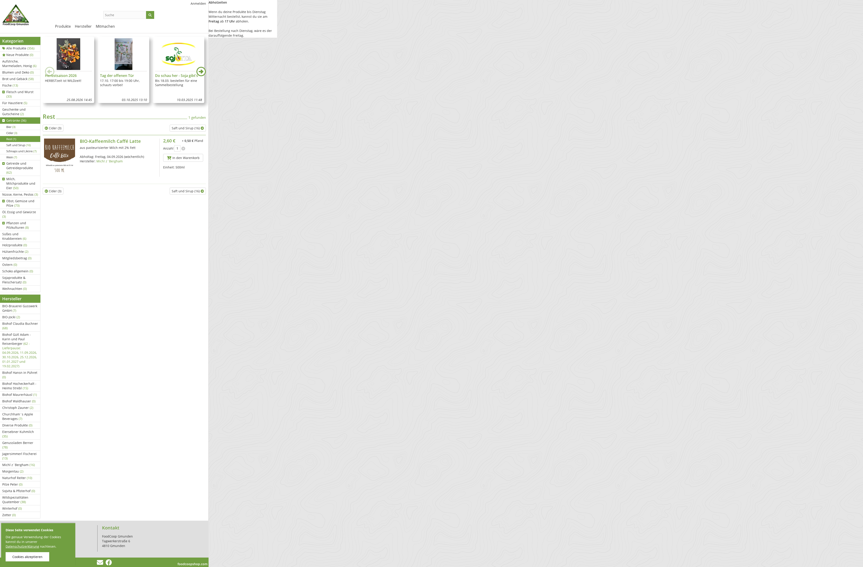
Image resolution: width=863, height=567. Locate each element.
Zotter (9, 515)
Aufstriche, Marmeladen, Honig (19, 63)
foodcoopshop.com (192, 564)
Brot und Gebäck (18, 79)
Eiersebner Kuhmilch (18, 434)
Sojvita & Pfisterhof (18, 491)
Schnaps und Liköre (21, 151)
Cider (11, 133)
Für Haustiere (14, 103)
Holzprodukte (14, 245)
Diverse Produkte (17, 425)
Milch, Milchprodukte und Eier (20, 183)
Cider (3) (54, 128)
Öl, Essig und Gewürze (19, 214)
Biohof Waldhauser (19, 401)
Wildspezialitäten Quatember (15, 499)
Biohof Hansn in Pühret (19, 374)
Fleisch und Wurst (19, 94)
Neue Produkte (19, 55)
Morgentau (12, 471)
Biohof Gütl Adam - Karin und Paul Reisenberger (19, 350)
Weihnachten (14, 289)
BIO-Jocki (11, 317)
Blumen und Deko (18, 72)
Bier (11, 127)
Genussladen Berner (17, 445)
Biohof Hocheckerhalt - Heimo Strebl (19, 385)
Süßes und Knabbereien (14, 236)
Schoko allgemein (17, 271)
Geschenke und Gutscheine (14, 111)
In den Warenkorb (185, 158)
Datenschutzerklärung (22, 546)
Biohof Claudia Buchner (20, 325)
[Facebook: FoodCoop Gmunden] (109, 563)
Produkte (63, 26)
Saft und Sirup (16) (186, 128)
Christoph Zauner (17, 408)
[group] (68, 70)
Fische (10, 85)
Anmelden (198, 3)
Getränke (16, 120)
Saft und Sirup (18, 145)
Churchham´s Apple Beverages (17, 416)
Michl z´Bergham (18, 465)
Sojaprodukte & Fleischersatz (14, 280)
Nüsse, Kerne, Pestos (20, 194)
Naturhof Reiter (17, 478)
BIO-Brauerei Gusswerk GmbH (19, 308)
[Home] (24, 15)
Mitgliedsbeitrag (16, 258)
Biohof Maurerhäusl (19, 394)
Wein (11, 157)
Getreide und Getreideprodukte (19, 168)
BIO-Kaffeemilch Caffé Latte (110, 141)
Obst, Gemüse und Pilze (20, 203)
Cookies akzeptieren (27, 557)
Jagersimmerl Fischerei (19, 456)
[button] (201, 71)
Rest (11, 139)
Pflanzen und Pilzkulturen (17, 225)
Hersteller (83, 26)
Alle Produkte (20, 48)
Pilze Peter (12, 484)
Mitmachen (105, 26)
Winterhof (12, 508)
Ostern (9, 264)
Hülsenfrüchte (15, 251)
